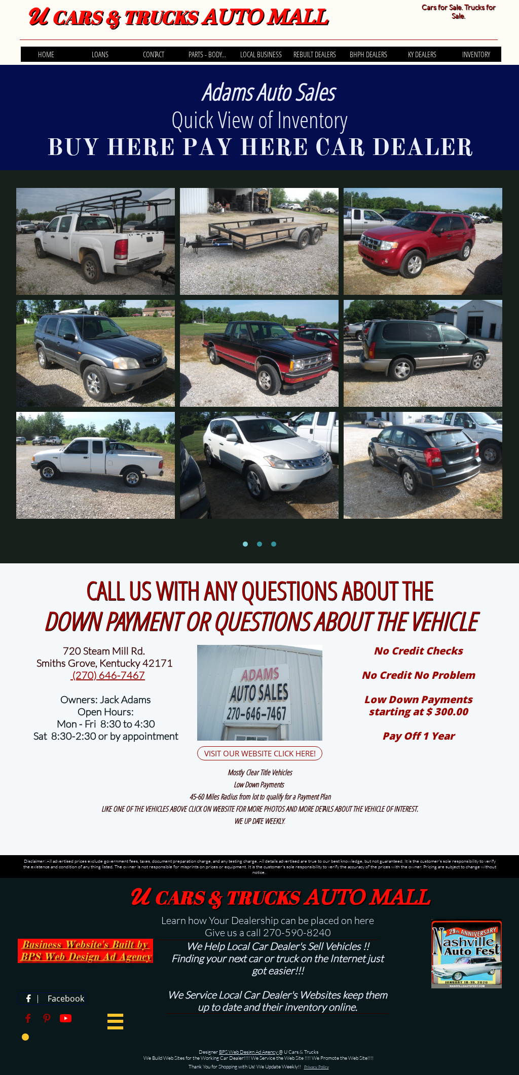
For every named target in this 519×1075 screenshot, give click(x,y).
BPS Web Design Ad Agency (249, 1052)
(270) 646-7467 (107, 675)
